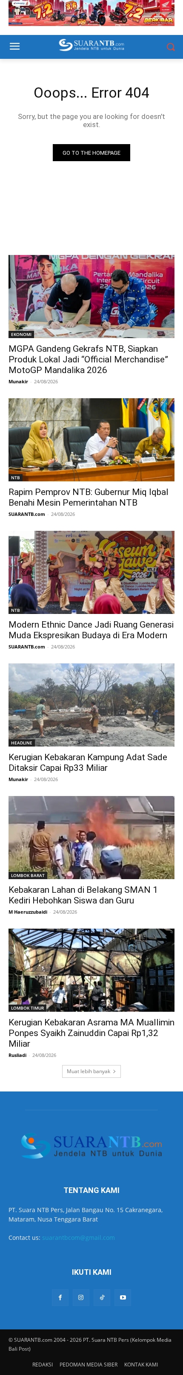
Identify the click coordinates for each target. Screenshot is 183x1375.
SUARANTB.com (27, 514)
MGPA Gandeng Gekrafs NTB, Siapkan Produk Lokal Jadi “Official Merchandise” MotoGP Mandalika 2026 (88, 359)
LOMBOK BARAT (28, 875)
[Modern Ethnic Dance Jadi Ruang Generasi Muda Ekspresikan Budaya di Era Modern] (91, 572)
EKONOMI (21, 334)
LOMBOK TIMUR (27, 1008)
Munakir (18, 381)
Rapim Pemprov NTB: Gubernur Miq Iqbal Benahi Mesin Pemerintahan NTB (89, 497)
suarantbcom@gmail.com (78, 1237)
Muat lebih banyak (88, 1071)
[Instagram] (81, 1297)
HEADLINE (21, 743)
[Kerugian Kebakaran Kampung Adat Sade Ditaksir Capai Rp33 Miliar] (91, 705)
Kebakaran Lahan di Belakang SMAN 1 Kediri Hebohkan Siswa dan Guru (83, 895)
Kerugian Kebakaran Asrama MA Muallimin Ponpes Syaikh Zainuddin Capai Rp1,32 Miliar (91, 1033)
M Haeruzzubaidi (28, 912)
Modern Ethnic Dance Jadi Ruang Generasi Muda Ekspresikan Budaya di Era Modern (91, 629)
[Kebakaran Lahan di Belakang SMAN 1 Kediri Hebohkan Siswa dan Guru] (91, 837)
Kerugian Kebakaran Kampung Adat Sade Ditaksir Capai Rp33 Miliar (88, 762)
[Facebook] (60, 1297)
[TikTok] (102, 1297)
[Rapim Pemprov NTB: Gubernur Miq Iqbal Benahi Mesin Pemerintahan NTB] (91, 439)
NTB (15, 478)
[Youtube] (122, 1297)
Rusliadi (17, 1055)
